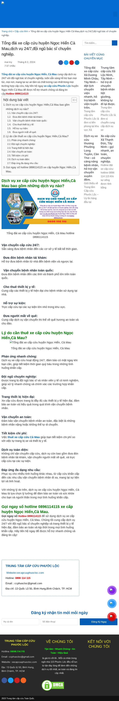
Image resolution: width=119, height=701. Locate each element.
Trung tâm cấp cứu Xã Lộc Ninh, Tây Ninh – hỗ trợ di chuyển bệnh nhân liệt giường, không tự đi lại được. (108, 86)
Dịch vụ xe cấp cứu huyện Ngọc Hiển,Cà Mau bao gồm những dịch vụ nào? (38, 106)
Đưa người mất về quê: (23, 132)
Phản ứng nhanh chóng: (23, 140)
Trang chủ (7, 31)
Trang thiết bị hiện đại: (22, 148)
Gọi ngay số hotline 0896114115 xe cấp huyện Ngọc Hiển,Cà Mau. (41, 169)
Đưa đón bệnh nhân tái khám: (27, 117)
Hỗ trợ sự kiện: (19, 128)
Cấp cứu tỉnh (21, 31)
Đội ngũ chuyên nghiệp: (23, 144)
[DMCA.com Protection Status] (52, 685)
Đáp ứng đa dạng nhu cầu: (24, 163)
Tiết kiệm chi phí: (20, 155)
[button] (115, 14)
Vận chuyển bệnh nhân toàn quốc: (29, 120)
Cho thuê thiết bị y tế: (22, 124)
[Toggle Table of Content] (72, 100)
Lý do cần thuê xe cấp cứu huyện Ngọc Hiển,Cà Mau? (37, 136)
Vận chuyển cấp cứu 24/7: (24, 113)
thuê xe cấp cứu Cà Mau (24, 437)
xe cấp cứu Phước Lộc (57, 86)
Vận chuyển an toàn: (21, 151)
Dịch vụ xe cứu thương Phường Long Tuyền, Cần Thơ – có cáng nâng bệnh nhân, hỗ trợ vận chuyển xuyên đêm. (91, 157)
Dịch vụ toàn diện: (20, 159)
